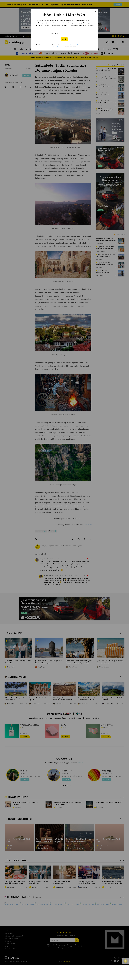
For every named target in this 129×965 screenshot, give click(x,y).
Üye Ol (64, 39)
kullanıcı (85, 44)
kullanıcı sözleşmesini (76, 44)
